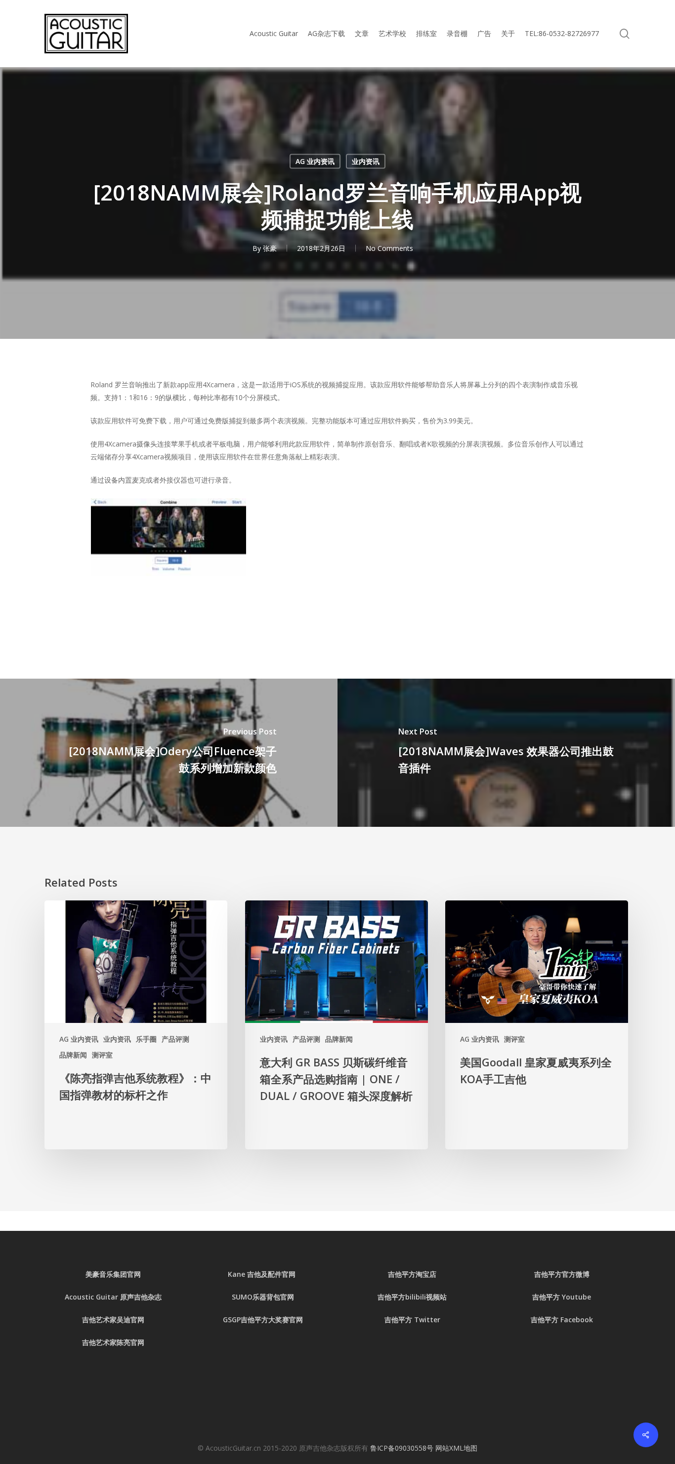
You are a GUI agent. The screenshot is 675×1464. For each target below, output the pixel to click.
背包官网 (280, 1296)
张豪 (270, 248)
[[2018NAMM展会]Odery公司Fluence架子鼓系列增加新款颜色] (169, 753)
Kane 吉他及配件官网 (262, 1274)
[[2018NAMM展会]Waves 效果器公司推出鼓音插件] (506, 753)
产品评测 (175, 1039)
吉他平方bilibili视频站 (412, 1296)
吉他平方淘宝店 (412, 1274)
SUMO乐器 (249, 1296)
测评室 (102, 1054)
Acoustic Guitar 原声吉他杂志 (113, 1296)
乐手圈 (146, 1039)
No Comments (389, 248)
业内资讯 (366, 161)
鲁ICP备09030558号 (402, 1448)
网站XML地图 (456, 1448)
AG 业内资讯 (315, 161)
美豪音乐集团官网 (113, 1274)
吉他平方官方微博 (562, 1274)
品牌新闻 (73, 1054)
